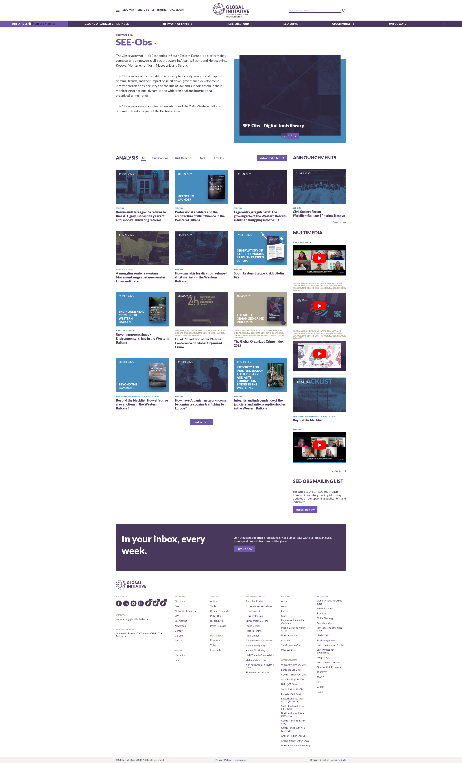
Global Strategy (325, 618)
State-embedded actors (258, 672)
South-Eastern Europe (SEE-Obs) (293, 707)
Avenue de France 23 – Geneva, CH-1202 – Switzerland (139, 635)
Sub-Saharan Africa (291, 645)
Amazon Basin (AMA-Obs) (295, 740)
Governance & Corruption (259, 640)
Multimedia (159, 10)
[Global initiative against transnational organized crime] (231, 10)
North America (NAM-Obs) (295, 745)
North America (289, 635)
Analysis (143, 10)
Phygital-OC (323, 657)
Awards (179, 640)
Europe (285, 611)
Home (320, 691)
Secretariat (181, 620)
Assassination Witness (329, 662)
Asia (283, 606)
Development (253, 611)
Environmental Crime (257, 620)
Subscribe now (305, 509)
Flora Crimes (252, 635)
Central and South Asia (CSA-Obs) (293, 729)
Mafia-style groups (256, 660)
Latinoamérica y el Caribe (330, 645)
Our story (180, 601)
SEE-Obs (134, 41)
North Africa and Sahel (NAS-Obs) (293, 715)
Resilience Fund (238, 23)
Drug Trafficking (254, 615)
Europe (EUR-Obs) (291, 669)
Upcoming (180, 655)
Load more (199, 422)
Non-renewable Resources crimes (260, 666)
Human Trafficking (255, 650)
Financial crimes (254, 630)
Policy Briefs (216, 615)
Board (178, 606)
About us (128, 10)
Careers (179, 635)
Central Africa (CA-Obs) (294, 674)
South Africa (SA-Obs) (292, 689)
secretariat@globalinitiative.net (132, 619)
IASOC (320, 687)
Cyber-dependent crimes (259, 606)
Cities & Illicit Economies (330, 667)
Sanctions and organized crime (329, 629)
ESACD (320, 677)
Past (177, 660)
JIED (319, 682)
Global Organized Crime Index (107, 23)
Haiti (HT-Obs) (289, 684)
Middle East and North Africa (293, 629)
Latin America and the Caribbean (293, 622)
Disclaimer (241, 759)
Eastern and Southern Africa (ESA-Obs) (292, 700)
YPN (177, 615)
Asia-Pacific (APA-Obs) (293, 679)
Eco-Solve (291, 23)
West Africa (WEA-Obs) (294, 664)
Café (343, 759)
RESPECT (322, 672)
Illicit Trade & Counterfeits (260, 655)
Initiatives (20, 23)
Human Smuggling (255, 645)
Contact (179, 630)
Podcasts (215, 640)
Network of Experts (177, 23)
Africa (284, 601)
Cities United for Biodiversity (325, 651)
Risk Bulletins (217, 620)
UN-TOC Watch (325, 635)
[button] (117, 10)
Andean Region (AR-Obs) (294, 735)
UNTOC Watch (399, 23)
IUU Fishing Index (326, 640)
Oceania (285, 640)
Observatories (45, 23)
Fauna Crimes (253, 625)
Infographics (216, 650)
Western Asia (288, 650)
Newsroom (177, 10)
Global (284, 615)
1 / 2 (290, 135)
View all (337, 222)
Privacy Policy (223, 759)
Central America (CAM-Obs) (293, 722)
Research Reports (219, 611)
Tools (213, 606)
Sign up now (244, 548)
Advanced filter (270, 158)
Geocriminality (343, 23)
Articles (214, 601)
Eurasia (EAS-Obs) (291, 694)
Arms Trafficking (254, 601)
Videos (213, 645)
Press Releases (218, 625)
